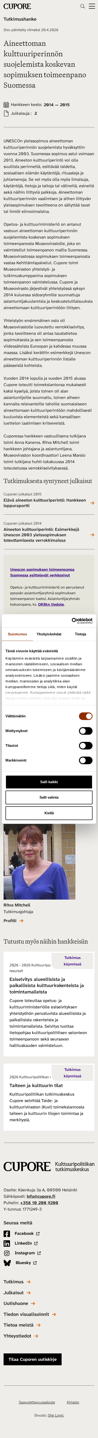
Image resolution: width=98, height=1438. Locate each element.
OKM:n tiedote (51, 604)
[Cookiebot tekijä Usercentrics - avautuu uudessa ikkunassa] (72, 621)
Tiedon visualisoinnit (26, 1314)
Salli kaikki (49, 782)
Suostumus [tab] (17, 634)
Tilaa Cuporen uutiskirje (33, 1359)
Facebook (24, 1233)
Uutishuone (16, 1303)
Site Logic (56, 1415)
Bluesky (23, 1262)
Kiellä (49, 813)
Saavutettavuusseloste (37, 1402)
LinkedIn (23, 1243)
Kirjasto (73, 1402)
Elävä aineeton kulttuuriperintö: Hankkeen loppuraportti (45, 503)
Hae (82, 6)
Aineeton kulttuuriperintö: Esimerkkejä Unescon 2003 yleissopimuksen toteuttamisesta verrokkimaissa (41, 535)
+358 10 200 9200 (39, 1203)
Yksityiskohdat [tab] (49, 634)
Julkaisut (14, 1293)
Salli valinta (49, 797)
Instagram (24, 1253)
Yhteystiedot (17, 1336)
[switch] (86, 731)
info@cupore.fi (41, 1196)
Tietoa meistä (19, 1325)
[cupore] (49, 1166)
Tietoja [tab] (80, 634)
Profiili (10, 921)
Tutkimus (14, 1282)
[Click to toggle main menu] (92, 6)
